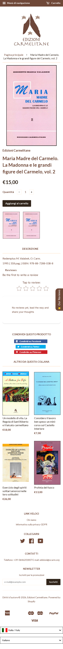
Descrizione (30, 248)
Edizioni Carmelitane (37, 597)
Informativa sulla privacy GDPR (31, 524)
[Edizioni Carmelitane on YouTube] (40, 542)
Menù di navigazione (18, 3)
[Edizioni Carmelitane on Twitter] (22, 542)
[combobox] (31, 630)
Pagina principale (13, 54)
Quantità (8, 191)
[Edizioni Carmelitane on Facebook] (31, 542)
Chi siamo (31, 520)
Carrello (55, 3)
